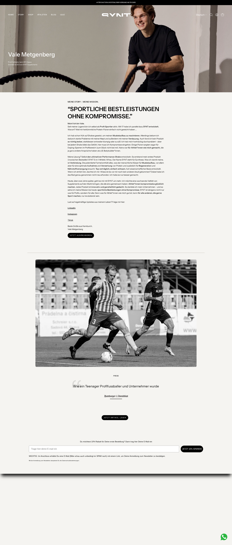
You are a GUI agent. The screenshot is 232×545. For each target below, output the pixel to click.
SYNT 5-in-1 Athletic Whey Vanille (39, 504)
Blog (65, 517)
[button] (211, 15)
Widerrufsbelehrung (71, 504)
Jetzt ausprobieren (81, 235)
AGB (65, 510)
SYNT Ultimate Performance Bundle (40, 497)
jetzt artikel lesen (115, 418)
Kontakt (67, 497)
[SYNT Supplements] (116, 15)
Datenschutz (68, 514)
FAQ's (29, 510)
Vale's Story (31, 507)
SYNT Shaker (32, 500)
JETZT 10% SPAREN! (192, 449)
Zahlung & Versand (71, 500)
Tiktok (70, 220)
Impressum (68, 507)
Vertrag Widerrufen (74, 521)
